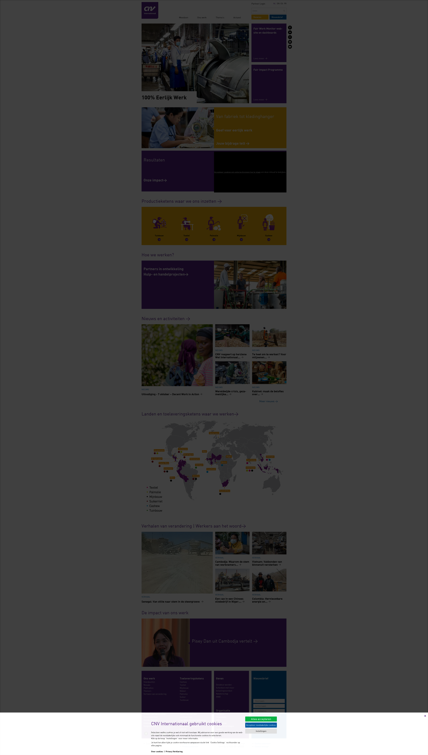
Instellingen (261, 731)
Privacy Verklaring (174, 751)
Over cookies (157, 751)
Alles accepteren (261, 719)
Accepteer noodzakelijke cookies (261, 725)
